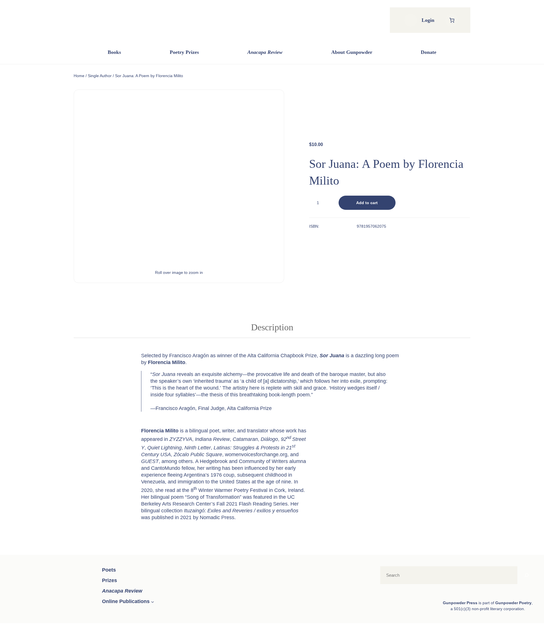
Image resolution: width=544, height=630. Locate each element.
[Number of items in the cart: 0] (451, 20)
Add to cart (367, 202)
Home (79, 75)
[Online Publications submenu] (152, 601)
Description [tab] (272, 327)
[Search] (526, 575)
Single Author (100, 75)
